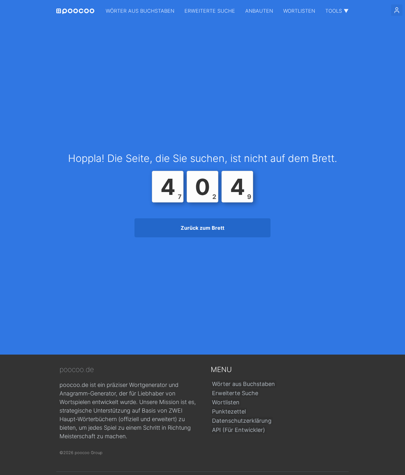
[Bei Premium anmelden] (396, 10)
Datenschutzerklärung (241, 420)
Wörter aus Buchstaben (140, 11)
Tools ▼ (337, 11)
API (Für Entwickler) (238, 430)
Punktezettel (229, 411)
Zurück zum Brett (202, 228)
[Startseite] (75, 11)
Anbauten (259, 11)
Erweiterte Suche (209, 11)
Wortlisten (299, 11)
